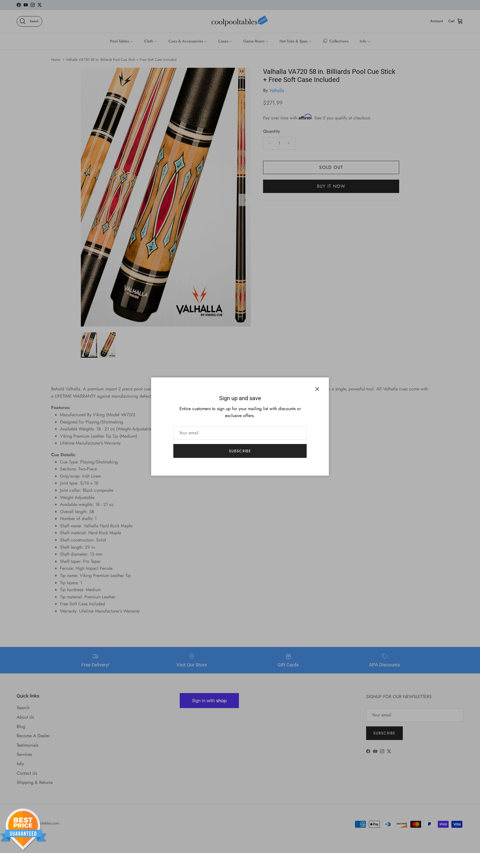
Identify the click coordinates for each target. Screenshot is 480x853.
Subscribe (240, 451)
